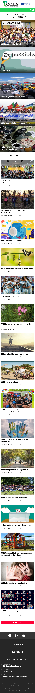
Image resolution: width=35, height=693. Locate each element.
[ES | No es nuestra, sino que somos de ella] (17, 313)
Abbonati (19, 690)
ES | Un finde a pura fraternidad (14, 497)
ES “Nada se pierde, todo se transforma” (17, 268)
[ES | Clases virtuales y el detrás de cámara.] (17, 599)
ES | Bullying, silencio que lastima (14, 583)
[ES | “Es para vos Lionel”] (17, 285)
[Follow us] (30, 9)
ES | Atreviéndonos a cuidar (12, 241)
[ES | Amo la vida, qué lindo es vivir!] (17, 342)
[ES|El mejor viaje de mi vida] (17, 86)
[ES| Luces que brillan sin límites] (17, 33)
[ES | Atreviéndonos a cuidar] (17, 229)
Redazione (10, 690)
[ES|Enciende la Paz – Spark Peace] (17, 112)
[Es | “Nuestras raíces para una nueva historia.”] (17, 169)
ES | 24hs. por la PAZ (9, 382)
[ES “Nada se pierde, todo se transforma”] (17, 257)
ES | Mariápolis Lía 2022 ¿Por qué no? (16, 470)
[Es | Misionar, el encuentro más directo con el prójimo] (17, 139)
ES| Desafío (7, 671)
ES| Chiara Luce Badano (12, 666)
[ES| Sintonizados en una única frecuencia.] (17, 199)
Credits (26, 690)
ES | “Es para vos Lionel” (10, 296)
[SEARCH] (33, 10)
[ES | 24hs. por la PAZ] (17, 370)
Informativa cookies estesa (23, 688)
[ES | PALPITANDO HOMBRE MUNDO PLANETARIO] (17, 428)
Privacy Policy (8, 688)
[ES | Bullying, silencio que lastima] (17, 571)
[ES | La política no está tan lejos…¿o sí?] (17, 514)
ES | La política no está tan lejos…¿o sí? (16, 525)
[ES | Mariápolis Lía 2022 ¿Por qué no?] (17, 458)
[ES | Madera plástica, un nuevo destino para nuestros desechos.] (17, 542)
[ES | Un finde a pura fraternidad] (17, 486)
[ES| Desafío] (17, 60)
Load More (17, 622)
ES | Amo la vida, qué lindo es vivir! (15, 354)
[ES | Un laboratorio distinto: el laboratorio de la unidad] (17, 398)
